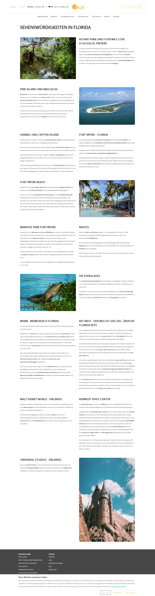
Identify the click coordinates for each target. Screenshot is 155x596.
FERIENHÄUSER (42, 16)
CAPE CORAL (96, 16)
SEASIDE (116, 16)
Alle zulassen (130, 592)
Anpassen (105, 592)
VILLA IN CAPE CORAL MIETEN (27, 573)
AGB (50, 560)
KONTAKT (107, 16)
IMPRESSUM (53, 570)
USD (22, 7)
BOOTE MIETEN (83, 16)
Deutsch (13, 7)
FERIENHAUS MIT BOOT (26, 570)
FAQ (50, 566)
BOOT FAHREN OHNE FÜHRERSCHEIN (30, 560)
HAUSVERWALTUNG (67, 16)
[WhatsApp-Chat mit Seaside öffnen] (67, 7)
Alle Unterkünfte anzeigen (133, 7)
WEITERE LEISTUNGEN (56, 563)
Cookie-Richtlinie (120, 586)
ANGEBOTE (54, 16)
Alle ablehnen (117, 592)
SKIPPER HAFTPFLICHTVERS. (27, 563)
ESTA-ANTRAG (23, 566)
